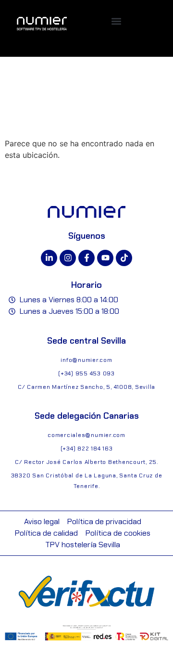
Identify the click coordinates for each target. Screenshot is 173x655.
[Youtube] (105, 258)
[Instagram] (68, 258)
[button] (116, 21)
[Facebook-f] (86, 258)
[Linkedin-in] (49, 258)
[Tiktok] (124, 258)
